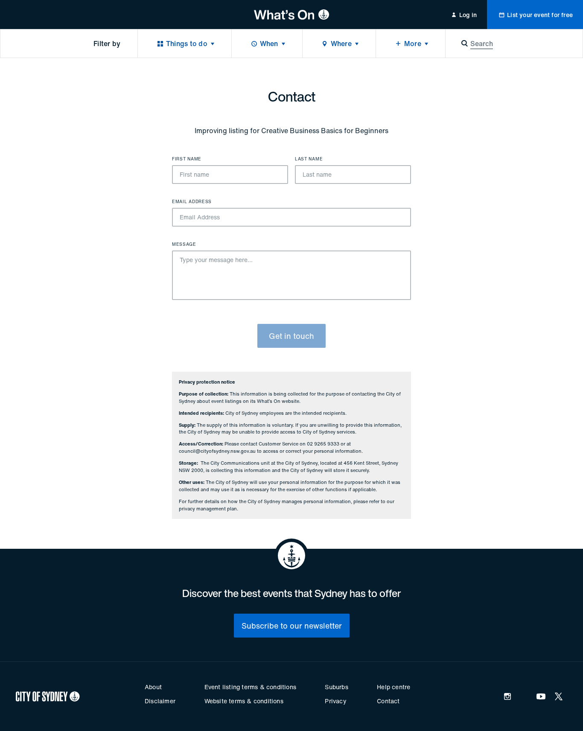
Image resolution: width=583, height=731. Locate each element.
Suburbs (336, 686)
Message (184, 244)
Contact (388, 700)
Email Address (192, 201)
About (153, 686)
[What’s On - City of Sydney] (291, 14)
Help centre (393, 686)
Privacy (335, 700)
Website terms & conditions (243, 700)
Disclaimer (160, 700)
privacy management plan (208, 508)
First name (186, 159)
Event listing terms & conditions (250, 686)
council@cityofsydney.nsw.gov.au (217, 451)
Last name (309, 159)
